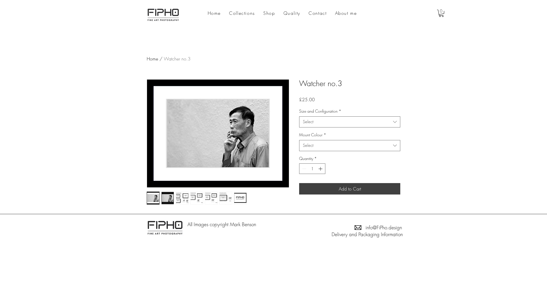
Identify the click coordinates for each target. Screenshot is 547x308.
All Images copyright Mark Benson (222, 224)
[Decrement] (303, 169)
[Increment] (320, 169)
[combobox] (349, 121)
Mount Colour (312, 134)
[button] (441, 13)
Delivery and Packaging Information (367, 234)
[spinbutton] (312, 169)
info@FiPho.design (384, 227)
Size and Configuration (320, 111)
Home (152, 59)
